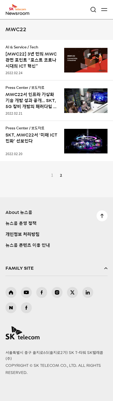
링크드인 (87, 292)
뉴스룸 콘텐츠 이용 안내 (27, 245)
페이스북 (41, 292)
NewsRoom (17, 13)
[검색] (93, 9)
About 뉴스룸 (18, 212)
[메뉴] (104, 9)
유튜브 (26, 292)
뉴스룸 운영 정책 (20, 223)
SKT (19, 9)
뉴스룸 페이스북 (26, 307)
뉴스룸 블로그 (10, 307)
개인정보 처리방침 (22, 234)
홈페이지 (10, 292)
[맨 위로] (102, 215)
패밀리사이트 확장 (56, 268)
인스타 (57, 292)
